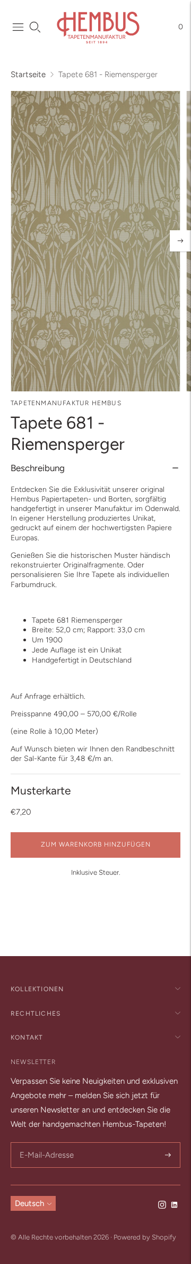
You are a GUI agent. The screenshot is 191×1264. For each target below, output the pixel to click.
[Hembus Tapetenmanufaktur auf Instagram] (162, 1206)
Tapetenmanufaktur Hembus (66, 403)
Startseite (28, 74)
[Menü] (18, 27)
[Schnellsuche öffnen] (35, 27)
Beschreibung (38, 468)
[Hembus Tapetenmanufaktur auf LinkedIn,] (174, 1206)
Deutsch (29, 1203)
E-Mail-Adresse (44, 1143)
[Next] (180, 241)
